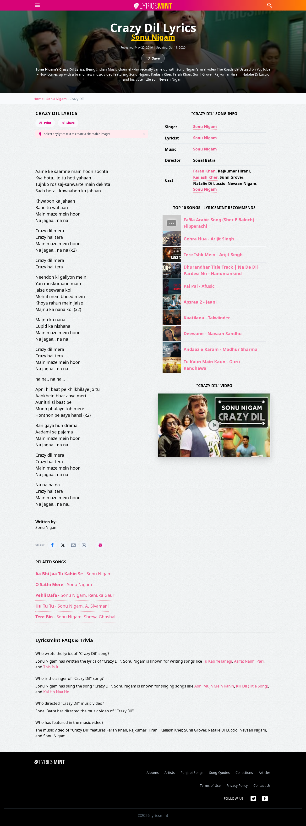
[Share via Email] (73, 545)
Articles (265, 772)
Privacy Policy (237, 785)
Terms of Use (210, 785)
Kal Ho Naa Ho (56, 691)
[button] (37, 5)
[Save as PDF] (100, 545)
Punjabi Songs (191, 772)
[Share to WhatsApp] (84, 545)
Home (38, 98)
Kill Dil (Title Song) (252, 686)
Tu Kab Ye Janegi (217, 661)
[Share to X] (63, 545)
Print (47, 123)
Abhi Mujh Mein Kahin (214, 686)
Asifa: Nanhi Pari (249, 661)
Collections (244, 772)
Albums (153, 772)
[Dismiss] (143, 134)
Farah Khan (204, 171)
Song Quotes (219, 772)
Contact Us (262, 785)
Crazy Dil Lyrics (56, 113)
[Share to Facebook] (52, 545)
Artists (169, 772)
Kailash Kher (205, 177)
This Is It (50, 667)
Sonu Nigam (153, 37)
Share (70, 123)
